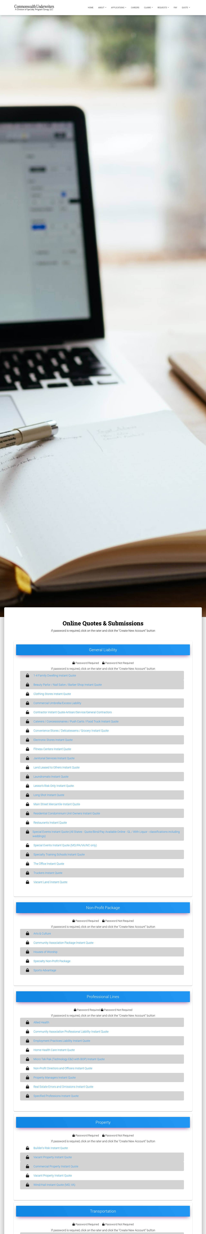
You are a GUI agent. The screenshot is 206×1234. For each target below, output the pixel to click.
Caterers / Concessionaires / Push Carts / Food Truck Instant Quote (75, 721)
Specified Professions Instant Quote (56, 1096)
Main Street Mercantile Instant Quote (56, 804)
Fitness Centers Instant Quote (52, 749)
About (101, 7)
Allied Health (41, 1022)
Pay (175, 7)
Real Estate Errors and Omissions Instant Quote (63, 1086)
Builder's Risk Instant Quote (50, 1148)
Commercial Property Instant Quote (55, 1166)
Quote (185, 7)
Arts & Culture (42, 933)
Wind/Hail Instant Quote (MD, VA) (54, 1184)
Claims (147, 7)
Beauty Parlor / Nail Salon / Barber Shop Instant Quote (67, 684)
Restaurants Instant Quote (50, 822)
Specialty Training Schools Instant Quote (59, 854)
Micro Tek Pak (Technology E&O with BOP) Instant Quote (69, 1059)
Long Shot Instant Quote (48, 795)
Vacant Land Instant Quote (50, 882)
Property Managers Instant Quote (54, 1077)
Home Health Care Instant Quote (54, 1050)
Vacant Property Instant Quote (52, 1157)
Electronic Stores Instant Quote (53, 739)
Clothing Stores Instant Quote (52, 694)
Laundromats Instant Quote (50, 776)
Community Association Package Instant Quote (63, 942)
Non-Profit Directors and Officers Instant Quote (62, 1068)
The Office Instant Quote (48, 863)
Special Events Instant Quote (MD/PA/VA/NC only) (65, 845)
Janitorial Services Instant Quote (54, 758)
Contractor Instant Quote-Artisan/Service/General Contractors (72, 712)
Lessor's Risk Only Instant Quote (53, 785)
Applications (118, 7)
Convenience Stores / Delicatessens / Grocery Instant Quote (71, 730)
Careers (135, 7)
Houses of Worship (45, 952)
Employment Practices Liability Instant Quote (61, 1040)
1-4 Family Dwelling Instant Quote (54, 675)
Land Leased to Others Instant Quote (56, 767)
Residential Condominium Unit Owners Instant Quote (66, 813)
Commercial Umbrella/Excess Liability (57, 703)
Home (90, 7)
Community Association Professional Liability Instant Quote (70, 1031)
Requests (162, 7)
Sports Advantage (44, 970)
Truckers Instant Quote (47, 873)
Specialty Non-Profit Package (51, 961)
